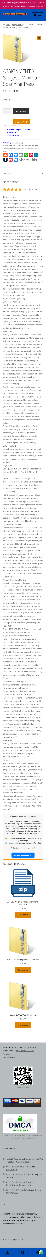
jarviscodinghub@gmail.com (23, 1047)
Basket (35, 1250)
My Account (7, 1252)
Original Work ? (21, 122)
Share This (28, 160)
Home (8, 25)
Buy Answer (21, 111)
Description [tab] (8, 173)
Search (23, 1252)
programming (17, 25)
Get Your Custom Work (23, 855)
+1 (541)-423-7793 (26, 1050)
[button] (39, 38)
